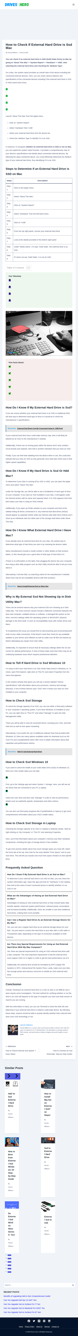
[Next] (16, 1076)
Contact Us (55, 1326)
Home (21, 1326)
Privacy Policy (29, 1326)
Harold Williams (13, 52)
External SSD (24, 52)
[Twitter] (33, 1321)
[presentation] (12, 1084)
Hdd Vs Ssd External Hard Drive (12, 1100)
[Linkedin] (49, 1321)
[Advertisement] (39, 24)
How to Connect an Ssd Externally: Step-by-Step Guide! (59, 1050)
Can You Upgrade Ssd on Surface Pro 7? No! (22, 1304)
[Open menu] (73, 4)
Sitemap (47, 1326)
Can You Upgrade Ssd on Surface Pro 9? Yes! (22, 1312)
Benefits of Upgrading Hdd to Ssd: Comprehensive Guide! (27, 1296)
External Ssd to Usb (48, 1220)
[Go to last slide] (9, 1076)
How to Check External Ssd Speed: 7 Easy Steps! (21, 1050)
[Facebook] (28, 1321)
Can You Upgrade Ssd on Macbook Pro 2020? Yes (24, 1308)
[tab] (9, 1255)
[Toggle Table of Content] (27, 267)
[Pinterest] (44, 1321)
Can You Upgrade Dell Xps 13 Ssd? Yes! (20, 1300)
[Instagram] (39, 1321)
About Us (39, 1326)
